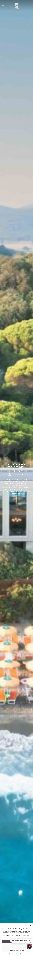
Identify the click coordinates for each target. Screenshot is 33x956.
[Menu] (3, 6)
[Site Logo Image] (16, 6)
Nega (16, 946)
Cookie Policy (12, 953)
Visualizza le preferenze (16, 950)
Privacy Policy (19, 953)
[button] (30, 925)
